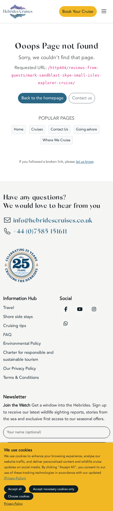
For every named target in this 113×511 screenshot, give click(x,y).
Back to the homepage (42, 98)
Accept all (15, 489)
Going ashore (86, 129)
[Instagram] (94, 309)
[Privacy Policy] (14, 478)
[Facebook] (66, 309)
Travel (8, 307)
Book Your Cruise (77, 11)
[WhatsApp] (66, 324)
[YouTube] (80, 309)
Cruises (37, 129)
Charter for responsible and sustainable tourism (28, 356)
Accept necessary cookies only (53, 489)
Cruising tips (14, 325)
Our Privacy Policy (19, 368)
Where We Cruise (56, 140)
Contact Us (59, 129)
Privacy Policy (13, 503)
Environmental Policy (22, 343)
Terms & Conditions (21, 377)
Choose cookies (18, 496)
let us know (84, 161)
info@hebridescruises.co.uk (52, 220)
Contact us (82, 98)
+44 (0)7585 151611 (40, 231)
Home (18, 129)
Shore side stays (18, 316)
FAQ (7, 334)
